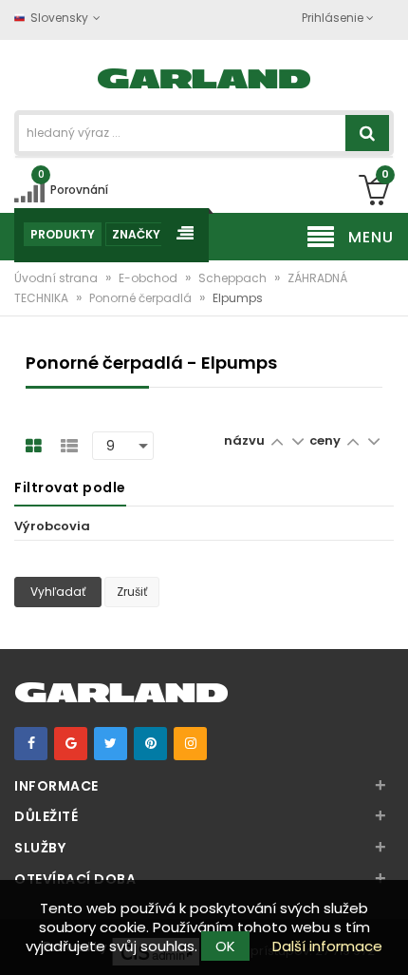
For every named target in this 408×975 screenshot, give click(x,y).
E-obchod (149, 278)
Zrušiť (132, 591)
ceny (326, 440)
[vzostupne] (277, 440)
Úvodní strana (57, 278)
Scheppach (233, 278)
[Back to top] (388, 941)
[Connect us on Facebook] (30, 743)
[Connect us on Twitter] (110, 743)
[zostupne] (297, 440)
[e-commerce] (204, 76)
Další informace (327, 946)
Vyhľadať (57, 591)
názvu (244, 440)
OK (225, 946)
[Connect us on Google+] (70, 743)
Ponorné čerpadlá (142, 298)
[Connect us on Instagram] (190, 743)
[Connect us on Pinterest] (150, 743)
